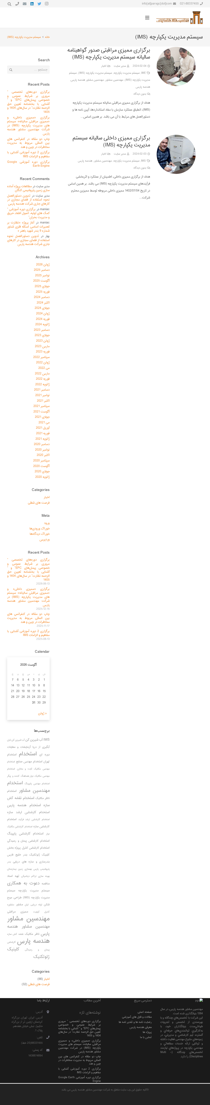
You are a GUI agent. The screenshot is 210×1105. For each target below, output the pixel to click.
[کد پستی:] (46, 1050)
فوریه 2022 (43, 379)
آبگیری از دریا (41, 747)
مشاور (19, 904)
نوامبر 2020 (42, 449)
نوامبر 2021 (42, 395)
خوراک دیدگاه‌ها (40, 534)
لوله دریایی (36, 905)
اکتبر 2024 (43, 302)
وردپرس (45, 539)
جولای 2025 (42, 286)
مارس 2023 (42, 346)
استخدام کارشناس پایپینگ (25, 833)
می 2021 (44, 422)
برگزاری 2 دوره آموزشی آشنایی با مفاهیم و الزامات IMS (28, 154)
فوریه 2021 (43, 433)
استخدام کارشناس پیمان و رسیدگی (28, 841)
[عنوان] (17, 3)
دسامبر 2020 (42, 444)
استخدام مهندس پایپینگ (37, 784)
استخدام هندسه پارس (24, 805)
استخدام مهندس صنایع (29, 761)
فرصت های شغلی (39, 502)
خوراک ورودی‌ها (40, 528)
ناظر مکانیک (32, 934)
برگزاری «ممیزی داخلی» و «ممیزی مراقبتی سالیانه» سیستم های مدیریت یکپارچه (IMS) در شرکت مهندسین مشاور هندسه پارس (28, 125)
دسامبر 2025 (42, 270)
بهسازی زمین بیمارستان (19, 869)
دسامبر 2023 (42, 330)
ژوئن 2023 (43, 340)
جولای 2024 (42, 308)
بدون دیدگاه (140, 94)
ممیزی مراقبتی (17, 911)
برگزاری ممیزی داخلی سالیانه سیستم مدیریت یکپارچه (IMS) (111, 142)
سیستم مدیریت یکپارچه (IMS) (95, 73)
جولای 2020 (42, 471)
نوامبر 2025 (42, 275)
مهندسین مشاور (114, 80)
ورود (47, 523)
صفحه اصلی (145, 1012)
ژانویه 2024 (42, 324)
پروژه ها (147, 1032)
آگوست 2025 (41, 280)
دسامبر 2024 (42, 297)
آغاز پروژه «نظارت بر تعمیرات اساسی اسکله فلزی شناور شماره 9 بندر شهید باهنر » (28, 226)
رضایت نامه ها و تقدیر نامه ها (135, 1022)
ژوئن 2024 (43, 313)
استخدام (28, 754)
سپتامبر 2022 (41, 357)
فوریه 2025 (43, 292)
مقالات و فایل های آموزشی (137, 1017)
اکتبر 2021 (43, 400)
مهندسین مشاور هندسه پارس (87, 80)
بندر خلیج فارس (17, 854)
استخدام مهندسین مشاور (28, 787)
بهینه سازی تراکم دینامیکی (35, 876)
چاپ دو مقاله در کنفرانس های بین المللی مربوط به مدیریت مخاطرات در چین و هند (28, 143)
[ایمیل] (24, 3)
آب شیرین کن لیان (16, 740)
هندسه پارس (143, 87)
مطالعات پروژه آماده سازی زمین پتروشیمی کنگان (28, 188)
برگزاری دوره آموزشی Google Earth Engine (28, 164)
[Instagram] (46, 3)
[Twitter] (39, 3)
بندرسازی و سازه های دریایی (31, 861)
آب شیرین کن (34, 739)
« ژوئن (42, 713)
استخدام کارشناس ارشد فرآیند (34, 820)
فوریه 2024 (43, 319)
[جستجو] (9, 4)
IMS (143, 161)
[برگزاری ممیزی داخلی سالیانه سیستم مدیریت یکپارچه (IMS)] (176, 154)
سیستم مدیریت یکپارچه (127, 73)
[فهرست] (147, 17)
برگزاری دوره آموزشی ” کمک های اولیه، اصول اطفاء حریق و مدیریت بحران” (28, 213)
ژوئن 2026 (43, 264)
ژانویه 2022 (42, 384)
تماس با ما (146, 1037)
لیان (27, 905)
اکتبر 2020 (43, 455)
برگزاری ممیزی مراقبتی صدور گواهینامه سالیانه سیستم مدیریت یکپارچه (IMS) (108, 54)
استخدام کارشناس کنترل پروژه (32, 847)
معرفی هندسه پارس (141, 1027)
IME (143, 73)
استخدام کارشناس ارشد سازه (28, 812)
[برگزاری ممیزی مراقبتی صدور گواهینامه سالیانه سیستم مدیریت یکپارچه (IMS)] (176, 66)
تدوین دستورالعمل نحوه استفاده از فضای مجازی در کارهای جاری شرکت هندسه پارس (28, 199)
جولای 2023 (42, 335)
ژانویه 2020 (42, 477)
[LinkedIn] (32, 3)
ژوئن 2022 (43, 362)
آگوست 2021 (41, 411)
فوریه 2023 (43, 351)
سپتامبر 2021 (41, 406)
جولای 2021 (42, 417)
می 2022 (44, 368)
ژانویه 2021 (42, 439)
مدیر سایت (120, 66)
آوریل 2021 (43, 428)
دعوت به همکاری (23, 883)
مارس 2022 (42, 373)
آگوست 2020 (41, 466)
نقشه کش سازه (15, 934)
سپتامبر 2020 (41, 460)
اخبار (103, 66)
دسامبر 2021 (42, 389)
